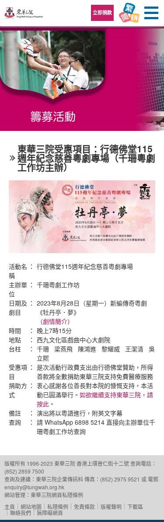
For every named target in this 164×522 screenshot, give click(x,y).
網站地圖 (31, 506)
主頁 (9, 506)
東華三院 (24, 16)
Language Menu (129, 13)
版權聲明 (111, 506)
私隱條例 (57, 506)
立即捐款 (102, 12)
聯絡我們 (20, 512)
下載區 (135, 506)
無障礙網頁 (50, 512)
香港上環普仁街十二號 (103, 463)
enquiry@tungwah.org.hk (34, 487)
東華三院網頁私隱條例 (57, 494)
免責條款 (84, 506)
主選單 (151, 13)
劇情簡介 (55, 321)
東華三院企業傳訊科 (59, 479)
